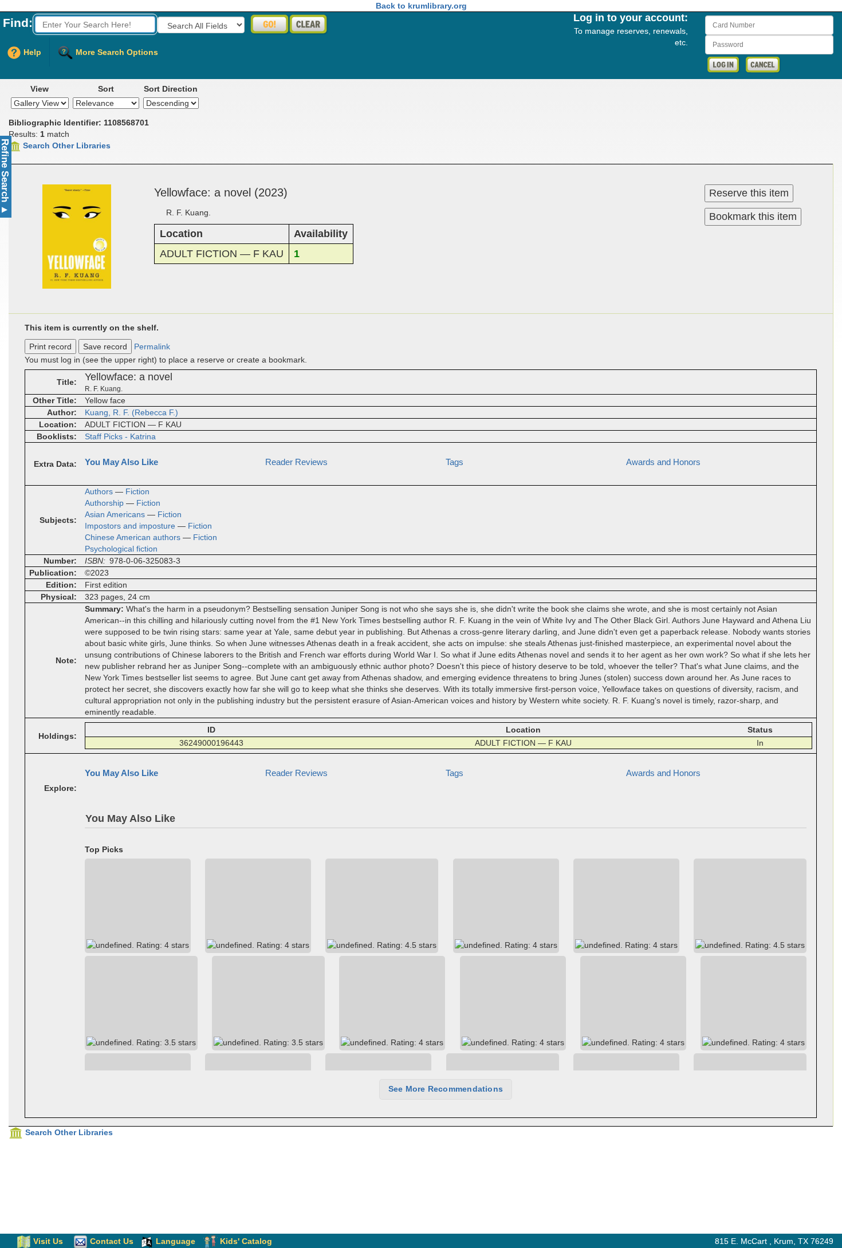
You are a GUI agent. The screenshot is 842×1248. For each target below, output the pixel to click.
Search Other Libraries (67, 145)
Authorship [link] (104, 502)
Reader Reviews (296, 462)
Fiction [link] (137, 491)
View (39, 88)
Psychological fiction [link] (121, 548)
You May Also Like (121, 462)
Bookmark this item (753, 216)
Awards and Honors (663, 462)
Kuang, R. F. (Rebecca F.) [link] (131, 412)
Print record (50, 346)
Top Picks (104, 849)
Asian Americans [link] (115, 514)
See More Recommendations (445, 1088)
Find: (18, 22)
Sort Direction (171, 88)
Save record (105, 346)
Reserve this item (749, 193)
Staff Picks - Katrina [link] (120, 436)
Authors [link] (99, 491)
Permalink (152, 346)
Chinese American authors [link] (132, 537)
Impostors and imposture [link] (130, 525)
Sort (106, 88)
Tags (454, 462)
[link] (138, 906)
